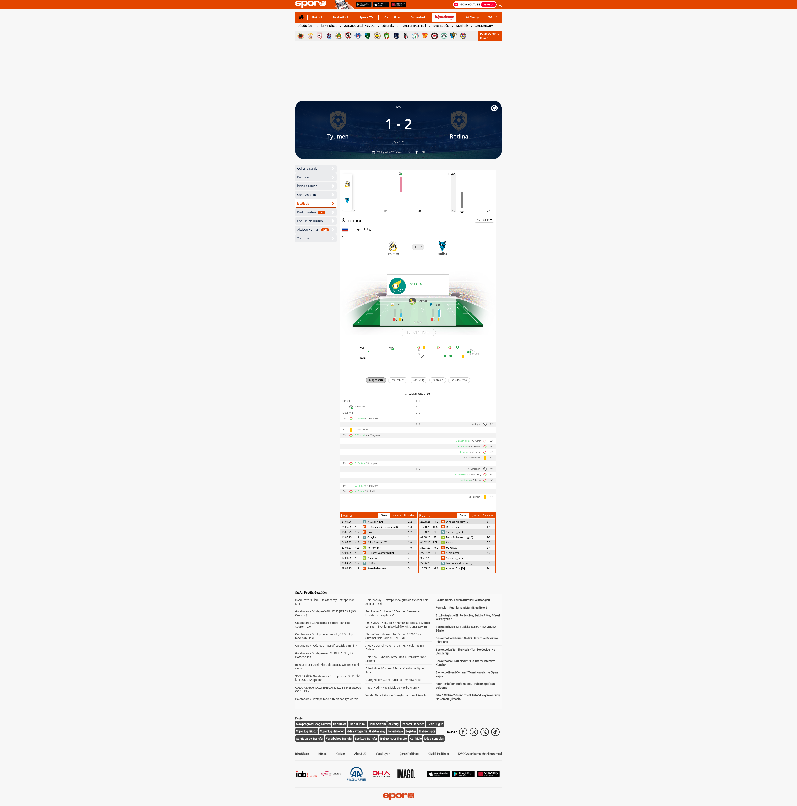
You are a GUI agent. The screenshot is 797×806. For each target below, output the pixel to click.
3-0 (488, 553)
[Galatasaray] (310, 35)
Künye (322, 753)
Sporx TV (366, 17)
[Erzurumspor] (453, 35)
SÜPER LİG (388, 26)
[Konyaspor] (443, 35)
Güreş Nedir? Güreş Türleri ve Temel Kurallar (393, 680)
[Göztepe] (424, 35)
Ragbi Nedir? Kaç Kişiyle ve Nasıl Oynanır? (392, 687)
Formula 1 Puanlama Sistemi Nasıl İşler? (461, 607)
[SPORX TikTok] (495, 731)
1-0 (410, 542)
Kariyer (340, 753)
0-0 (488, 563)
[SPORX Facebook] (463, 731)
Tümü (493, 17)
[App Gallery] (488, 776)
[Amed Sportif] (386, 35)
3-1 (488, 521)
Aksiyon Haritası (312, 230)
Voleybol (418, 17)
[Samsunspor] (319, 35)
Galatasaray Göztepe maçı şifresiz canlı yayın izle (326, 699)
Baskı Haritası (310, 212)
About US (360, 753)
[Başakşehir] (396, 35)
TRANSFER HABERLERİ (413, 26)
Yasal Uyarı (383, 753)
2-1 (410, 553)
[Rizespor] (415, 35)
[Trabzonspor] (329, 35)
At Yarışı (472, 17)
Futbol (317, 17)
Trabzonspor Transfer (394, 738)
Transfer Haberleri (412, 724)
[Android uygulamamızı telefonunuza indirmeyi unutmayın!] (362, 6)
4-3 (410, 527)
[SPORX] (398, 797)
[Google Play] (463, 776)
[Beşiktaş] (405, 35)
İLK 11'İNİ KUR (329, 26)
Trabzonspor (427, 731)
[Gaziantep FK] (348, 35)
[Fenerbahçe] (377, 35)
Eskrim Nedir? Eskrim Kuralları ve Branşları (463, 600)
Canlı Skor (392, 17)
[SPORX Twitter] (484, 731)
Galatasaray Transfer (309, 738)
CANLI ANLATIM (484, 26)
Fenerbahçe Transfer (339, 738)
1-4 (488, 527)
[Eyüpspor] (463, 35)
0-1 (410, 568)
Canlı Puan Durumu (311, 221)
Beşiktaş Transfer (366, 738)
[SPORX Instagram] (473, 731)
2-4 (488, 547)
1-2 (410, 532)
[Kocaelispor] (367, 35)
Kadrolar (303, 177)
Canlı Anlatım (306, 195)
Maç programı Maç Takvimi (313, 724)
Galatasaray (377, 731)
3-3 (488, 532)
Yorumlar (303, 238)
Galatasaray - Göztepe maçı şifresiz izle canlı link (326, 645)
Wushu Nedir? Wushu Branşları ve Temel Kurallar (396, 695)
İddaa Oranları (307, 186)
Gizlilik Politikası (438, 753)
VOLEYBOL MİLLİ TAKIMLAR (359, 26)
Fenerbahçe (395, 731)
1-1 (410, 537)
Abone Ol (488, 4)
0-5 (488, 558)
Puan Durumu (489, 33)
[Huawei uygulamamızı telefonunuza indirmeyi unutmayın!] (397, 6)
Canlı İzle (416, 738)
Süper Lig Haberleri (332, 731)
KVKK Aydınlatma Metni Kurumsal (480, 753)
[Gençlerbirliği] (300, 35)
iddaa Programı (357, 731)
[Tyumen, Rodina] (347, 192)
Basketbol (340, 17)
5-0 (488, 542)
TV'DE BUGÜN (441, 26)
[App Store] (438, 776)
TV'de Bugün (435, 724)
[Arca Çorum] (434, 35)
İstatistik (303, 203)
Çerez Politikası (409, 753)
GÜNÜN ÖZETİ (306, 26)
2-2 (410, 521)
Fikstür (485, 38)
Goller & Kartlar (308, 169)
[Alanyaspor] (338, 35)
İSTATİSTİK (462, 26)
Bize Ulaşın (302, 753)
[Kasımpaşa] (358, 35)
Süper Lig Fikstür (307, 731)
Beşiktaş (410, 731)
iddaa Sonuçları (434, 738)
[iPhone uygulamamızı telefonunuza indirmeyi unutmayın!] (379, 6)
